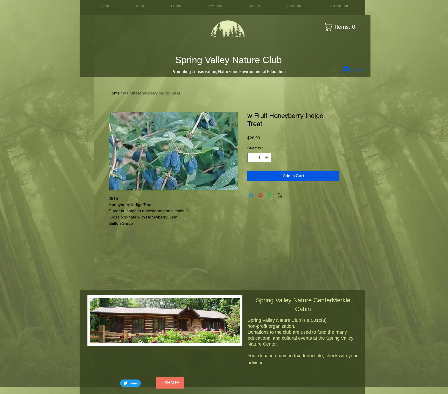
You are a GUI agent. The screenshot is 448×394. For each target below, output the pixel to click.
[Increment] (267, 157)
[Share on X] (280, 195)
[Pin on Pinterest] (260, 195)
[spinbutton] (259, 157)
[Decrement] (251, 157)
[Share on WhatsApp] (270, 195)
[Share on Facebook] (251, 195)
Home (114, 93)
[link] (341, 27)
